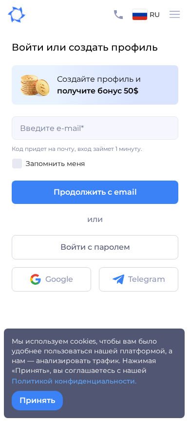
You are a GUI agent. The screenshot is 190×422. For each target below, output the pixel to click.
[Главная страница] (12, 14)
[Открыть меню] (175, 14)
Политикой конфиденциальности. (74, 381)
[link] (51, 279)
